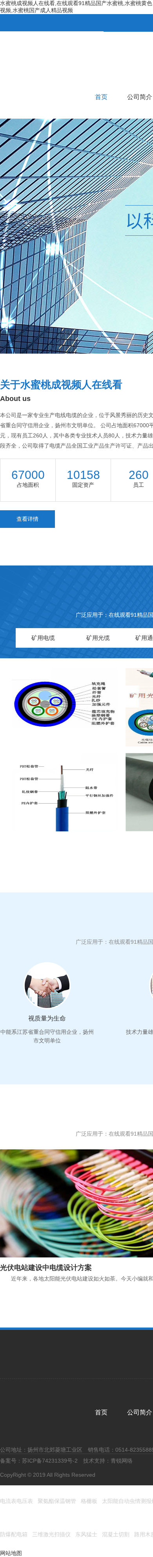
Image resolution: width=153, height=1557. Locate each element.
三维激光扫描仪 (51, 1534)
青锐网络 (122, 1461)
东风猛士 (86, 1534)
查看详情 (27, 519)
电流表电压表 (16, 1501)
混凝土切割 (115, 1534)
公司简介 (139, 97)
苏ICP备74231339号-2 (50, 1461)
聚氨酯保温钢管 (57, 1501)
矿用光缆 (98, 637)
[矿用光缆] (65, 707)
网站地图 (11, 1553)
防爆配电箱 (13, 1534)
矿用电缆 (43, 637)
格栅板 (89, 1501)
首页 (101, 97)
